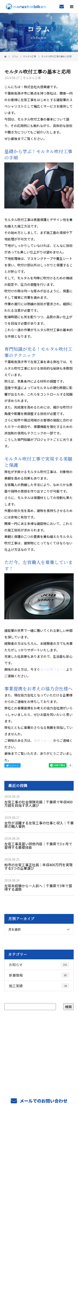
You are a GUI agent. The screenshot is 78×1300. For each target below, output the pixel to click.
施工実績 (38, 985)
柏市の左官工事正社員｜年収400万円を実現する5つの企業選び (38, 866)
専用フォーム (43, 740)
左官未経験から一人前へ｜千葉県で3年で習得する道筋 (38, 887)
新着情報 (38, 975)
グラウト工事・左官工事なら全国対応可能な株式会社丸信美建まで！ (39, 1266)
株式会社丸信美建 (39, 1229)
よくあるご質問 (39, 1208)
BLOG (39, 1219)
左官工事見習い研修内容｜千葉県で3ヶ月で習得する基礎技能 (38, 845)
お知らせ (38, 964)
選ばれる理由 (39, 1158)
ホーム (39, 1127)
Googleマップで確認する (39, 1246)
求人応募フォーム (53, 669)
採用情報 (39, 1178)
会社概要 (39, 1198)
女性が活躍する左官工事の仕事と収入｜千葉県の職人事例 (39, 824)
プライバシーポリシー (39, 1272)
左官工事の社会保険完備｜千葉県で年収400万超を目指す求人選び (38, 803)
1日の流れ (39, 1188)
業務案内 (39, 1137)
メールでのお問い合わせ (43, 1101)
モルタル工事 (29, 56)
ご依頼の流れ (39, 1148)
